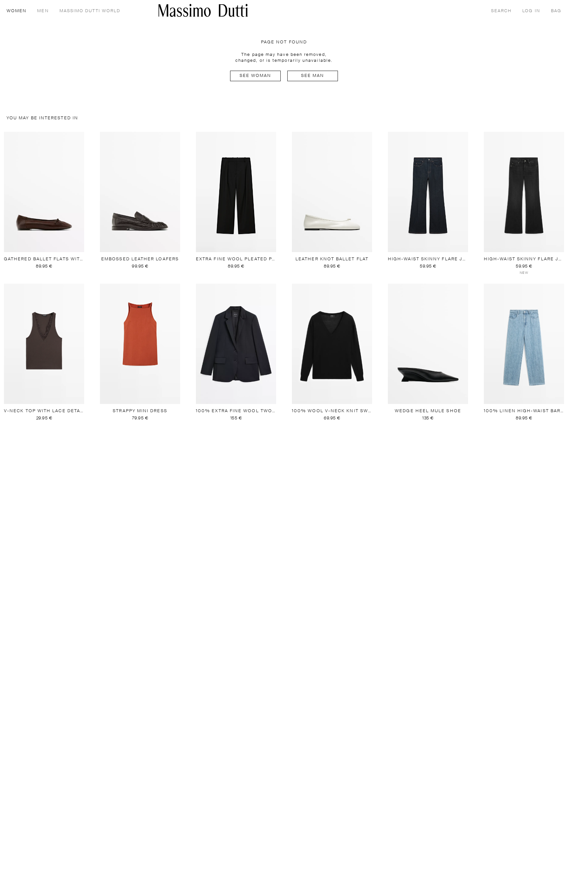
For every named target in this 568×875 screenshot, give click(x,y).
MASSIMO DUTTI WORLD (90, 11)
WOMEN (17, 11)
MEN (43, 11)
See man (312, 76)
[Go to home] (203, 10)
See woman (256, 76)
